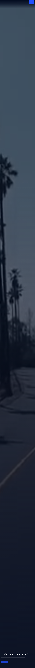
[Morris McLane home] (4, 2)
